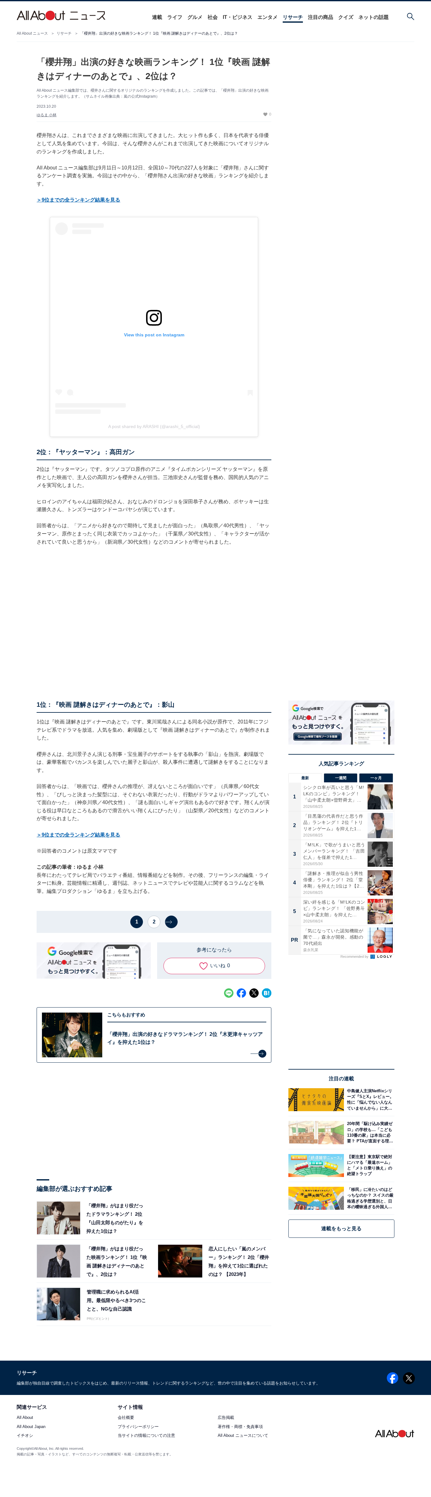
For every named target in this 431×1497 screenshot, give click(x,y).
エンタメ (267, 17)
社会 (213, 17)
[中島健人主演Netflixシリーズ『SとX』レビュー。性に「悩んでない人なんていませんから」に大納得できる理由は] (369, 1099)
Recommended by (354, 956)
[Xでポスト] (254, 993)
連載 (157, 17)
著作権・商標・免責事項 (240, 1427)
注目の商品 (320, 17)
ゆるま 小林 (46, 115)
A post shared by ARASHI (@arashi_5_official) (154, 426)
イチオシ (25, 1435)
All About (25, 1418)
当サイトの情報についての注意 (146, 1435)
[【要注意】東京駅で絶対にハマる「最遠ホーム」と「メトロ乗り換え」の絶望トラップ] (369, 1165)
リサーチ (293, 17)
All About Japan (31, 1427)
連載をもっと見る (341, 1228)
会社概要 (126, 1418)
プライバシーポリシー (138, 1427)
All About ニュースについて (243, 1435)
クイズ (345, 17)
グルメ (195, 17)
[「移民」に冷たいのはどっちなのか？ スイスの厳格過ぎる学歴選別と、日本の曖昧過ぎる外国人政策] (369, 1198)
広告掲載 (226, 1418)
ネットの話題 (373, 17)
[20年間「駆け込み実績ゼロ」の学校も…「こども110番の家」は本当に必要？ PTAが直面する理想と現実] (369, 1132)
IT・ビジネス (237, 17)
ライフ (174, 17)
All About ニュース (32, 33)
